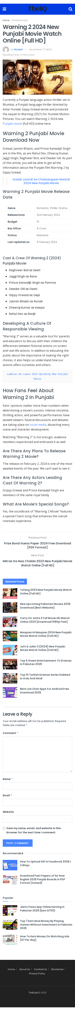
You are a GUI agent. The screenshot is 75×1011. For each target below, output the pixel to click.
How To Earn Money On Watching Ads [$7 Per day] (44, 938)
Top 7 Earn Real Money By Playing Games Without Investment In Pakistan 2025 (46, 924)
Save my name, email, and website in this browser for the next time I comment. (33, 830)
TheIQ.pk (33, 992)
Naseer (18, 49)
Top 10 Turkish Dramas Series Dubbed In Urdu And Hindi (45, 676)
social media (38, 425)
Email (7, 795)
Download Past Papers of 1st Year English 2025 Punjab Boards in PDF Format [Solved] (42, 879)
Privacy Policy (37, 973)
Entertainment (20, 20)
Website (8, 812)
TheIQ (37, 9)
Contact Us (40, 969)
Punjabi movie (12, 124)
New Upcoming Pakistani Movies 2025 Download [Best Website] (45, 605)
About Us (24, 969)
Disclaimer (57, 969)
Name (8, 779)
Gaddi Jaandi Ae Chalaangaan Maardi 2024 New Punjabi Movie (41, 181)
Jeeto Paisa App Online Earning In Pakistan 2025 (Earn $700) (42, 908)
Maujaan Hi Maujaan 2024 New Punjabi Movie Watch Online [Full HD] (46, 634)
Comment (11, 733)
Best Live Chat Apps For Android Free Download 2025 (44, 690)
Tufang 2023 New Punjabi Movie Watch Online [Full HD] (46, 591)
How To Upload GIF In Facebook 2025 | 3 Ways (45, 863)
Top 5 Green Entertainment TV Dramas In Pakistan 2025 (46, 662)
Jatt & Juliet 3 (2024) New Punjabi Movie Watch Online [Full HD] (42, 648)
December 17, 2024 (40, 49)
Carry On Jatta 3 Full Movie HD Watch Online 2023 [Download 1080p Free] (45, 620)
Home (6, 20)
